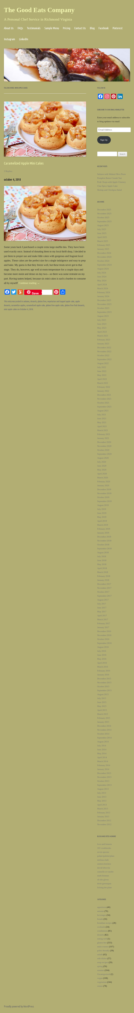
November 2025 (104, 213)
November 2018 (104, 540)
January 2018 (103, 580)
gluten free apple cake (55, 305)
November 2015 (104, 682)
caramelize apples (18, 305)
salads (100, 954)
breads (100, 919)
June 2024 (101, 276)
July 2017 (101, 603)
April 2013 (102, 804)
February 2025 (103, 245)
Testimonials (34, 28)
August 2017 (103, 600)
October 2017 (103, 592)
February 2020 (103, 481)
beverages (101, 915)
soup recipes (102, 962)
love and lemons (104, 844)
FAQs (20, 28)
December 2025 (104, 209)
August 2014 (103, 741)
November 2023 (104, 304)
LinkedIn (23, 39)
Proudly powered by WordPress (19, 1006)
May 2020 (101, 469)
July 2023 (101, 320)
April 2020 (102, 473)
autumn (26, 301)
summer (100, 970)
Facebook (103, 28)
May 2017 (101, 611)
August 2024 (103, 268)
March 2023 (102, 335)
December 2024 (104, 253)
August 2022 (103, 363)
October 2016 (103, 639)
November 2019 (104, 493)
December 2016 (104, 631)
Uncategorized (103, 974)
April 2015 (102, 710)
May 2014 (101, 753)
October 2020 (103, 450)
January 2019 (103, 533)
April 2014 (102, 757)
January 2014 (103, 769)
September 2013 (104, 785)
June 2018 (101, 560)
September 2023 (104, 312)
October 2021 (103, 402)
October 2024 (103, 261)
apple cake (70, 301)
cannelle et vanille (105, 871)
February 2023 (103, 339)
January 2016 (103, 674)
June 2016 (101, 655)
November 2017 (104, 588)
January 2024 (103, 296)
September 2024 (104, 265)
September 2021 (104, 406)
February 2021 (103, 434)
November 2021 (104, 399)
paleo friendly (103, 950)
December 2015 (104, 678)
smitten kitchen (104, 864)
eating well (102, 938)
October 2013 (103, 781)
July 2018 (101, 556)
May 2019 (101, 517)
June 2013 (101, 797)
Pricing (66, 28)
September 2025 (104, 221)
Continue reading (29, 283)
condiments (102, 931)
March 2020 (102, 477)
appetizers (101, 907)
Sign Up (104, 140)
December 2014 (104, 726)
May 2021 (101, 422)
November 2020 (104, 446)
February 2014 (103, 765)
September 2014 (104, 737)
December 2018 (104, 536)
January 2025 (103, 249)
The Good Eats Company (39, 10)
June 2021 (101, 418)
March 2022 (102, 383)
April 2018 (102, 568)
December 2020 (104, 442)
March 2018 (102, 572)
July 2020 (101, 462)
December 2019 (104, 489)
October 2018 (103, 544)
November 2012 (104, 824)
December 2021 (104, 395)
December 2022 (104, 347)
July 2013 (101, 793)
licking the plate (104, 887)
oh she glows (103, 879)
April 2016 (102, 663)
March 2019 (102, 525)
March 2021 (102, 430)
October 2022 (103, 355)
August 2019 (103, 505)
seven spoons (103, 852)
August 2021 (103, 410)
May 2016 (101, 659)
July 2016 (101, 651)
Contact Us (80, 28)
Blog (92, 28)
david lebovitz (103, 868)
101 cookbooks (104, 848)
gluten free (42, 301)
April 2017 (102, 615)
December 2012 (104, 820)
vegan (100, 978)
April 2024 (102, 284)
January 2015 (103, 722)
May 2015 (101, 706)
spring (100, 966)
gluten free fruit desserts (74, 305)
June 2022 (101, 371)
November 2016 (104, 635)
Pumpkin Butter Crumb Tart (109, 178)
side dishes (102, 958)
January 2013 (103, 816)
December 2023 (104, 300)
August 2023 (103, 316)
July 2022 (101, 367)
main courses (103, 946)
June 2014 (101, 749)
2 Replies (8, 171)
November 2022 (104, 351)
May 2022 (101, 375)
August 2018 (103, 552)
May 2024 (101, 280)
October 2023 (103, 308)
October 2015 (103, 686)
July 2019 (101, 509)
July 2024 (101, 272)
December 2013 (104, 773)
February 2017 (103, 623)
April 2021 (102, 426)
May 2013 (101, 801)
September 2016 (104, 643)
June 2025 (101, 233)
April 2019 (102, 521)
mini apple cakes (10, 309)
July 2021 (101, 414)
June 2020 (101, 466)
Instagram (9, 39)
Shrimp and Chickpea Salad (109, 190)
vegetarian (51, 301)
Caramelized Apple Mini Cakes (24, 163)
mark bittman (103, 875)
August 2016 (103, 647)
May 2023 (101, 328)
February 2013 (103, 812)
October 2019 (103, 497)
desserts (33, 301)
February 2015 (103, 718)
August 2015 (103, 694)
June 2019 (101, 513)
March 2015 (102, 714)
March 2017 (102, 619)
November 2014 (104, 730)
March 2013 (102, 808)
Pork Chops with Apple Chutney (111, 182)
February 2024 (103, 292)
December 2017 (104, 584)
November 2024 (104, 257)
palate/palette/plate (105, 856)
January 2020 (103, 485)
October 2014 (103, 734)
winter (100, 986)
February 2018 (103, 576)
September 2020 (104, 454)
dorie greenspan (104, 883)
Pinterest (117, 28)
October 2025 (103, 217)
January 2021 (103, 438)
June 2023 (101, 324)
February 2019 (103, 529)
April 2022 (102, 379)
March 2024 (102, 288)
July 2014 (101, 745)
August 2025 (103, 225)
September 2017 (104, 596)
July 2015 (101, 698)
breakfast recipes (104, 923)
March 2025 (102, 241)
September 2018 (104, 548)
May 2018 (101, 564)
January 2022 (103, 391)
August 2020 (103, 458)
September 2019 (104, 501)
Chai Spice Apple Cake (107, 186)
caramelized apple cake (35, 305)
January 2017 (103, 627)
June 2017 (101, 607)
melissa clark (103, 860)
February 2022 (103, 387)
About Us (9, 28)
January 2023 (103, 343)
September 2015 (104, 690)
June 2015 (101, 702)
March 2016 (102, 667)
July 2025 (101, 229)
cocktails (101, 927)
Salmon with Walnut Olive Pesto (111, 174)
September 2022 (104, 359)
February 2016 (103, 670)
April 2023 (102, 332)
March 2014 (102, 761)
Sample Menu (51, 28)
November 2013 (104, 777)
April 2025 (102, 237)
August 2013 (103, 789)
